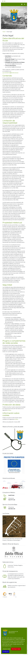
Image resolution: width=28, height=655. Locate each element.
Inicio (4, 31)
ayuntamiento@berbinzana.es (10, 72)
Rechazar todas (16, 649)
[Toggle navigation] (21, 4)
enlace (9, 410)
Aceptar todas (6, 649)
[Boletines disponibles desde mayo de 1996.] (14, 552)
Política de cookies (16, 645)
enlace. (16, 419)
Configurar (6, 651)
